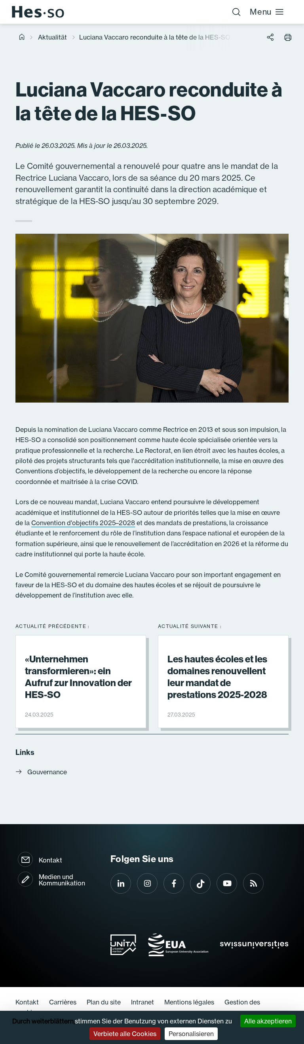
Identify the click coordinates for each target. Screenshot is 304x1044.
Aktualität (52, 37)
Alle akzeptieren (268, 1021)
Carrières (62, 1002)
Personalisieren (191, 1034)
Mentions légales (189, 1002)
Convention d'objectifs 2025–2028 (83, 523)
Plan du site (104, 1002)
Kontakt (50, 860)
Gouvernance (47, 772)
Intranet (142, 1002)
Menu (261, 12)
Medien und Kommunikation (62, 880)
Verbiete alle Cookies (124, 1034)
